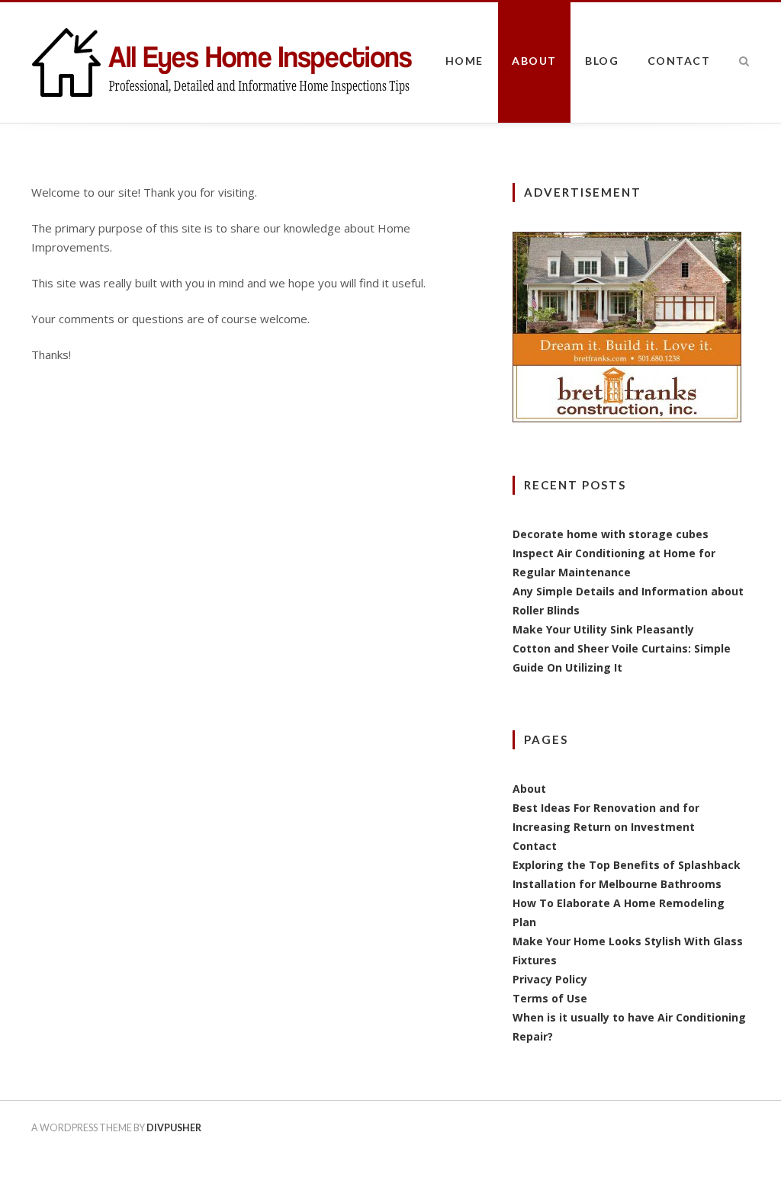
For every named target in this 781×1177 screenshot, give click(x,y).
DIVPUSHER (173, 1128)
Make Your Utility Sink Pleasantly (603, 629)
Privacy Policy (550, 979)
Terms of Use (550, 998)
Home (464, 60)
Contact (679, 60)
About (534, 60)
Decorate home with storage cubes (611, 534)
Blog (602, 60)
